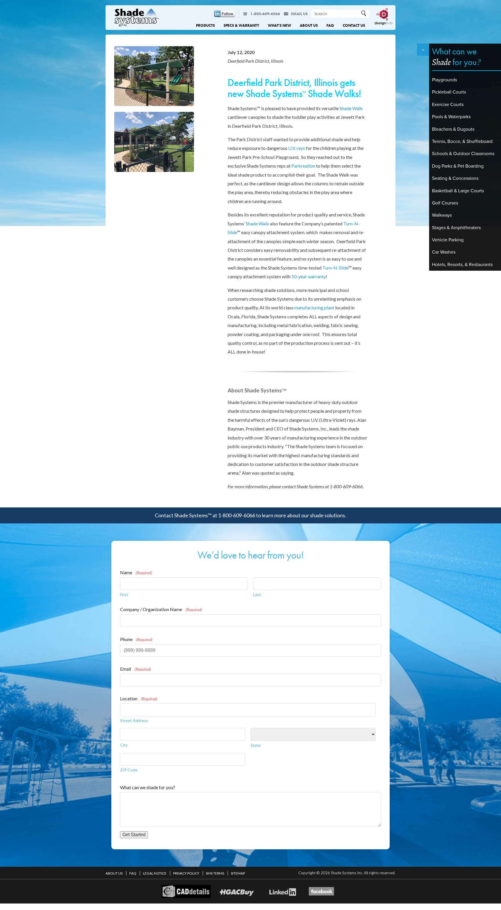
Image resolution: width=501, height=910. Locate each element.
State (256, 745)
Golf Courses (445, 203)
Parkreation (303, 165)
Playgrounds (444, 80)
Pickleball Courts (449, 92)
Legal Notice (155, 873)
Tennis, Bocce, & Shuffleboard (462, 141)
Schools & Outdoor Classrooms (463, 154)
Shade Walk (351, 108)
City (124, 744)
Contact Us (354, 25)
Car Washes (443, 252)
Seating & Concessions (455, 178)
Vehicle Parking (448, 240)
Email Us (299, 13)
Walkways (442, 215)
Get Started (134, 834)
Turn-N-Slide (335, 267)
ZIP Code (128, 769)
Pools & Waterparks (451, 117)
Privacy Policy (186, 873)
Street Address (134, 720)
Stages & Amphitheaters (456, 228)
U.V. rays (296, 148)
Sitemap (238, 873)
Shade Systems (136, 17)
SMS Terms (215, 873)
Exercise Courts (448, 104)
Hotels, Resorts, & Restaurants (462, 265)
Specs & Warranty (241, 25)
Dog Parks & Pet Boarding (458, 166)
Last (257, 594)
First (124, 594)
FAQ (330, 25)
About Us (309, 25)
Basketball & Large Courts (458, 191)
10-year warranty (308, 276)
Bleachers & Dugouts (453, 129)
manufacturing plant (314, 307)
